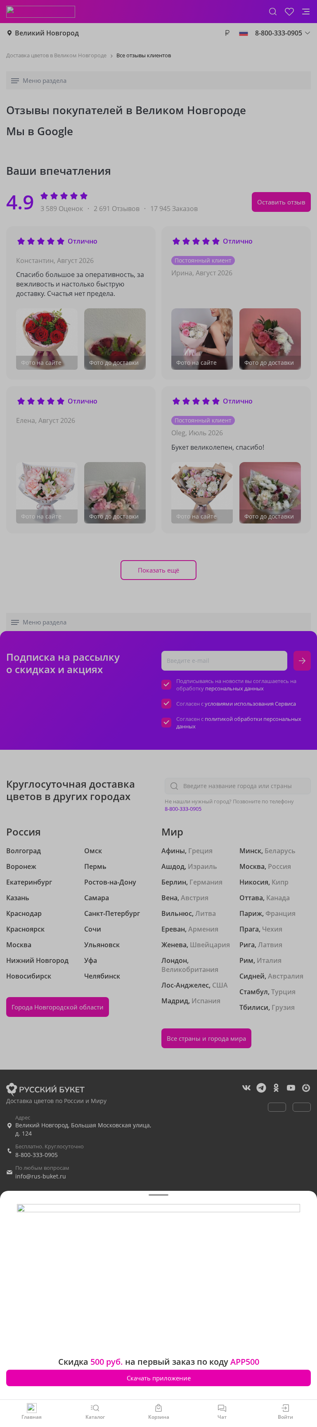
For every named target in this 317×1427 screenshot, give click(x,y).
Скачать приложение (159, 1378)
